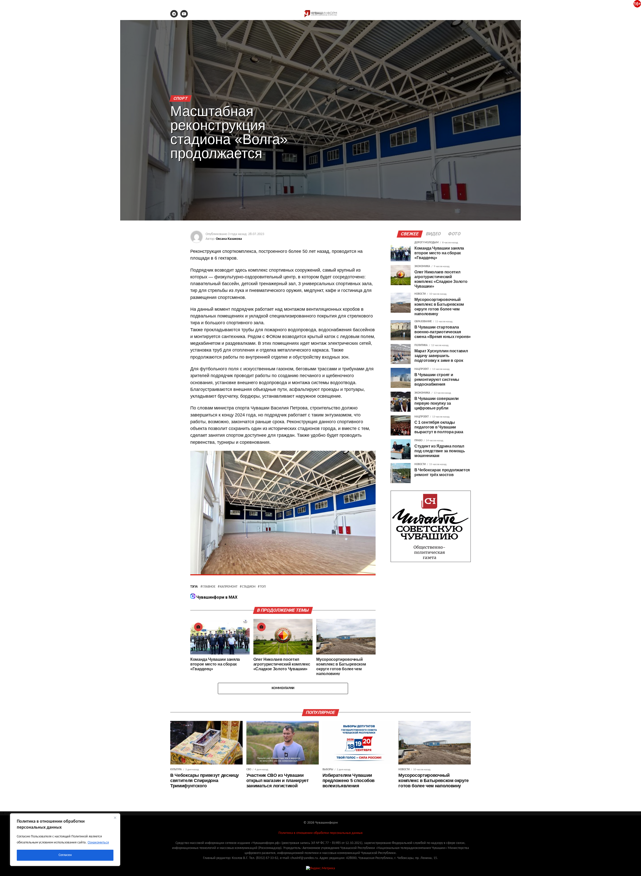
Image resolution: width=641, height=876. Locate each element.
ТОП (263, 586)
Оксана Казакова (229, 239)
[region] (65, 839)
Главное (209, 586)
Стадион (248, 586)
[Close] (115, 818)
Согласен (65, 855)
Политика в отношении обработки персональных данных (320, 833)
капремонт (228, 586)
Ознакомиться (98, 842)
